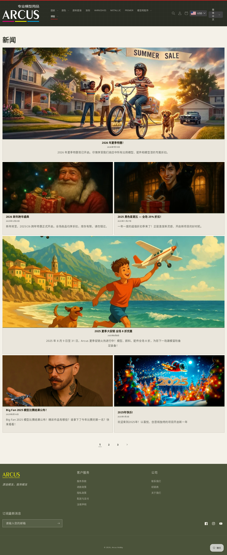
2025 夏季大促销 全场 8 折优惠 (113, 331)
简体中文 (213, 14)
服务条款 (82, 480)
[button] (54, 10)
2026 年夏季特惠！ (113, 142)
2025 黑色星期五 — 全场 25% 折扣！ (140, 216)
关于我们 (156, 492)
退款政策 (82, 486)
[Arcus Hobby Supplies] (11, 477)
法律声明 (82, 504)
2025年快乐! (125, 412)
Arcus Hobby (117, 547)
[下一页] (127, 444)
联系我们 (156, 480)
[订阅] (58, 523)
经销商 (155, 486)
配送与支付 (83, 498)
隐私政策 (82, 492)
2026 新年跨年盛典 (17, 216)
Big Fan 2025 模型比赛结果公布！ (27, 410)
